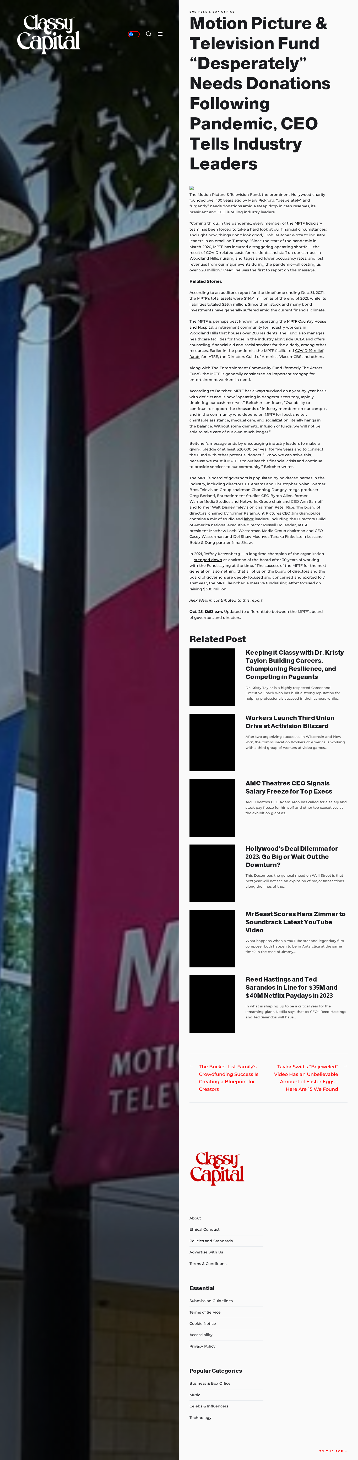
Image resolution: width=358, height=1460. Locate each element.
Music (194, 1395)
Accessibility (201, 1334)
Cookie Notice (202, 1323)
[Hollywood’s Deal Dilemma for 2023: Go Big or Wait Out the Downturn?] (212, 873)
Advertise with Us (206, 1252)
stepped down (208, 559)
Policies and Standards (211, 1241)
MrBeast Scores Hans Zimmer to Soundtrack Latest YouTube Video (296, 922)
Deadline (232, 270)
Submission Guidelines (211, 1300)
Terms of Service (205, 1312)
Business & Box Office (212, 11)
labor (249, 519)
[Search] (148, 34)
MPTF (300, 223)
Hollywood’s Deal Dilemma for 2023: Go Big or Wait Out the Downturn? (292, 856)
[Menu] (160, 34)
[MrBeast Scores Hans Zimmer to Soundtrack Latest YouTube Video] (212, 938)
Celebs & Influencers (208, 1406)
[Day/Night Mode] (133, 34)
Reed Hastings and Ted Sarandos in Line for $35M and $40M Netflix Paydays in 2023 (292, 987)
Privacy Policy (202, 1346)
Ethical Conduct (204, 1229)
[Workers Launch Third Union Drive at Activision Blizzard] (212, 742)
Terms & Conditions (207, 1263)
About (195, 1218)
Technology (200, 1417)
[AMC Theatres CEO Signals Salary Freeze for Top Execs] (212, 808)
